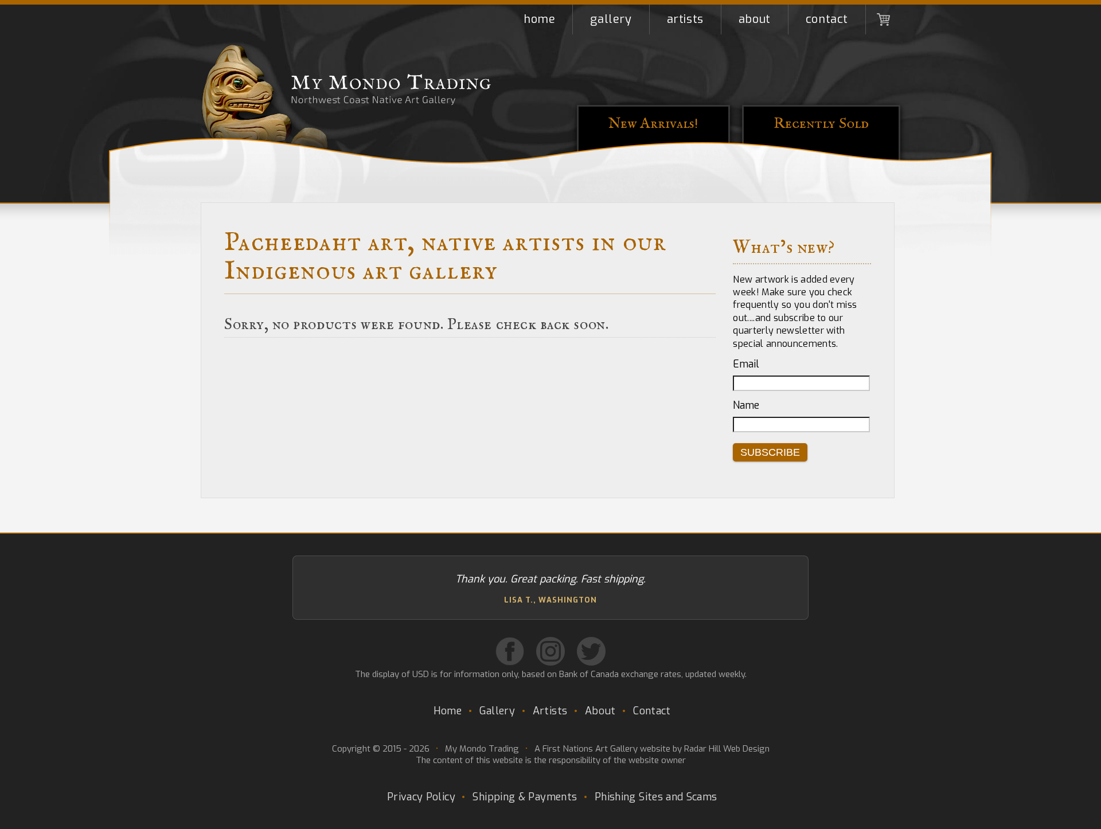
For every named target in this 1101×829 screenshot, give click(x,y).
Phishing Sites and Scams (656, 797)
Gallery (610, 19)
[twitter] (591, 651)
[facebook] (509, 651)
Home (539, 19)
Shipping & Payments (525, 797)
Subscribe (770, 452)
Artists (685, 19)
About (755, 19)
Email (746, 364)
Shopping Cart (883, 19)
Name (746, 405)
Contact (827, 19)
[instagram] (550, 651)
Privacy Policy (421, 797)
